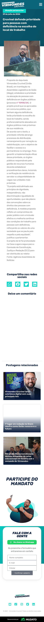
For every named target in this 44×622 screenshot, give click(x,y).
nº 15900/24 (22, 103)
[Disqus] (22, 328)
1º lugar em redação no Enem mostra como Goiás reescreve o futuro (20, 426)
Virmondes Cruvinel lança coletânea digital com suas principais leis (18, 394)
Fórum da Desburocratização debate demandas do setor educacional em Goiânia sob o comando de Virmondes (19, 457)
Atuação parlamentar (14, 10)
